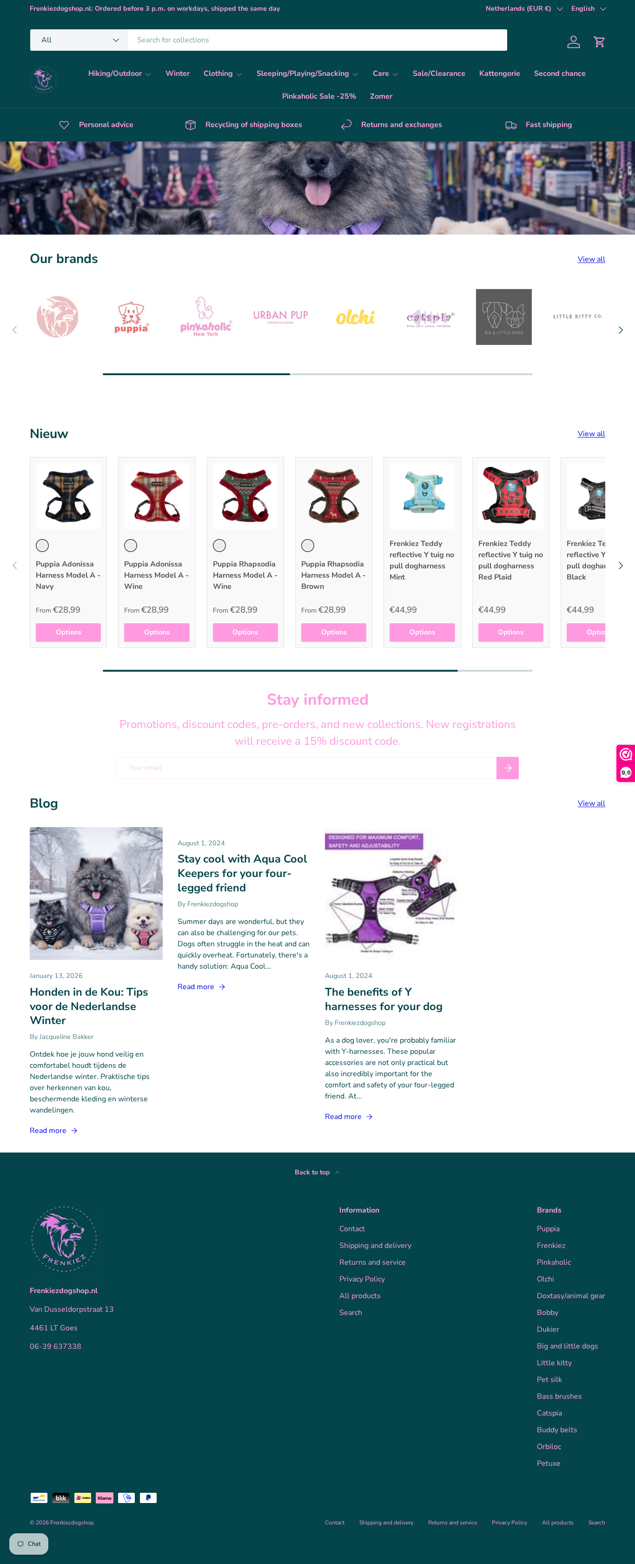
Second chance (560, 73)
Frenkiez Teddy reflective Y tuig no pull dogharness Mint (422, 560)
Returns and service (372, 1262)
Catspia (549, 1413)
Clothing (218, 73)
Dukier (548, 1329)
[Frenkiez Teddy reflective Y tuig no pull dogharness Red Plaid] (510, 495)
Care (381, 73)
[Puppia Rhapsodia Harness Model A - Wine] (245, 495)
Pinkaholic (554, 1262)
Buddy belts (557, 1430)
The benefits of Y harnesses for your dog (384, 999)
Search (350, 1313)
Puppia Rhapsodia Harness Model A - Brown (333, 575)
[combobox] (268, 40)
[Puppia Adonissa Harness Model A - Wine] (156, 495)
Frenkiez (551, 1245)
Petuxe (549, 1463)
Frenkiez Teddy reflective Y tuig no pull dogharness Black (599, 560)
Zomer (381, 96)
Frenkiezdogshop (71, 1522)
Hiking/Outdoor (115, 73)
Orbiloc (549, 1447)
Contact (352, 1229)
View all (591, 259)
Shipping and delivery (375, 1245)
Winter (177, 73)
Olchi (545, 1279)
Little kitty (554, 1363)
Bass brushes (559, 1396)
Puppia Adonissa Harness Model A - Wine (156, 575)
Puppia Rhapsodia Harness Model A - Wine (245, 575)
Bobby (547, 1313)
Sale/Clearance (439, 73)
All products (360, 1296)
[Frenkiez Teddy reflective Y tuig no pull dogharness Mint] (422, 495)
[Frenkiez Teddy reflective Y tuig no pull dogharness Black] (599, 495)
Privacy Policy (362, 1279)
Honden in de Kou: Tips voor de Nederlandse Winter (89, 1006)
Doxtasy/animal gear (571, 1296)
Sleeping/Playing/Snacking (303, 73)
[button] (599, 42)
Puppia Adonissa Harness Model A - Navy (68, 575)
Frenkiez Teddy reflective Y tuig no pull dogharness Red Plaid (510, 560)
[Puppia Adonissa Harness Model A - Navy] (68, 495)
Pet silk (549, 1380)
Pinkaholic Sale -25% (319, 96)
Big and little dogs (567, 1346)
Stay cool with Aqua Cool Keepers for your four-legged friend (242, 873)
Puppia (548, 1229)
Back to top (313, 1172)
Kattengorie (499, 73)
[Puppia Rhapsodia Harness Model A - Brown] (333, 495)
